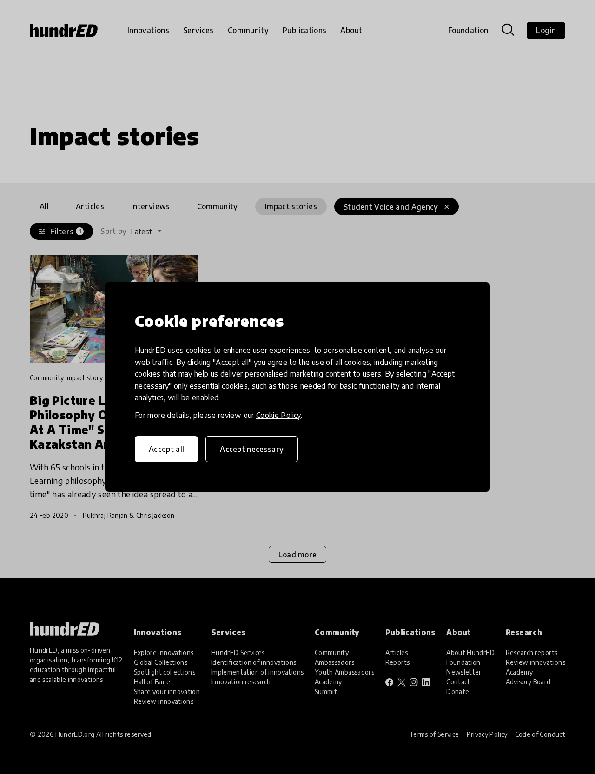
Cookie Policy (278, 415)
